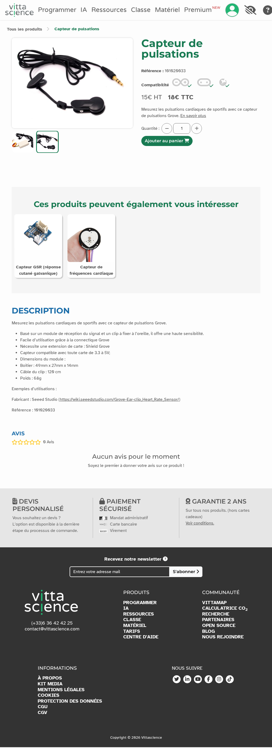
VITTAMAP (214, 602)
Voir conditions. (200, 523)
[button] (23, 142)
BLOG (208, 631)
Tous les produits (24, 29)
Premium (202, 10)
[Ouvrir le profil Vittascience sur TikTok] (230, 679)
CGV (42, 712)
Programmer (57, 10)
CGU (43, 707)
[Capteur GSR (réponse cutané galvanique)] (38, 231)
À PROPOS (50, 678)
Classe (141, 10)
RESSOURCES (138, 614)
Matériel (167, 10)
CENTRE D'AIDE (140, 637)
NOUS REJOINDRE (223, 637)
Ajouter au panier (164, 140)
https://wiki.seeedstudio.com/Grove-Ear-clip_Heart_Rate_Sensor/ (119, 399)
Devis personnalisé (38, 505)
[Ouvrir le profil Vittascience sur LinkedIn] (187, 679)
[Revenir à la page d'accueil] (19, 10)
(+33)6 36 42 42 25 (52, 623)
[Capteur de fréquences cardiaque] (91, 237)
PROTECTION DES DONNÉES (70, 701)
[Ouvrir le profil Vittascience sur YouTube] (198, 679)
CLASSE (132, 619)
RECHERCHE (215, 614)
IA (83, 10)
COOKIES (48, 695)
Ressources (109, 10)
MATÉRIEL (134, 625)
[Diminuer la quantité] (167, 128)
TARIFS (131, 631)
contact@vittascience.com (52, 629)
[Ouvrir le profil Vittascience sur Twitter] (176, 679)
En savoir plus (193, 115)
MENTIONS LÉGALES (61, 690)
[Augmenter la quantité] (196, 128)
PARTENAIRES (218, 619)
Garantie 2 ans (218, 501)
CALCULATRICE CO (225, 608)
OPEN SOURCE (218, 625)
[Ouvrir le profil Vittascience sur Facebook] (208, 679)
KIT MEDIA (50, 684)
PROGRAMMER (140, 602)
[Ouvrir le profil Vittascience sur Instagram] (219, 679)
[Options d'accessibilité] (250, 10)
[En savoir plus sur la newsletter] (165, 559)
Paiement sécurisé (120, 505)
